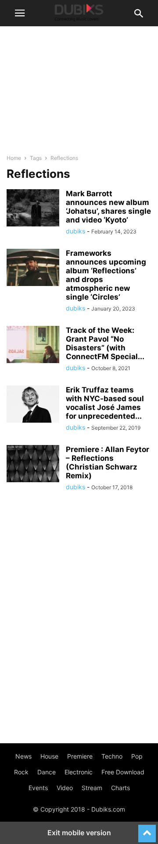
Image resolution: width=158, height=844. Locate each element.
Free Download (122, 772)
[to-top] (147, 829)
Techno (111, 756)
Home (14, 158)
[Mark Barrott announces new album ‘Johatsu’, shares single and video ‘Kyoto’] (33, 209)
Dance (46, 772)
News (23, 756)
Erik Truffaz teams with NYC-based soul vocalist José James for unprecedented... (105, 402)
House (49, 756)
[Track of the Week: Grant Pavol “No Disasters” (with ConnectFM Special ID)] (33, 345)
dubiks (75, 231)
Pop (137, 756)
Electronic (79, 772)
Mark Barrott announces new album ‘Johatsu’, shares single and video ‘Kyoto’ (108, 206)
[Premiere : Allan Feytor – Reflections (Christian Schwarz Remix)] (33, 464)
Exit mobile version (79, 832)
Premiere (80, 756)
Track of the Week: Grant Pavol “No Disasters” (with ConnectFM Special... (105, 343)
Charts (120, 787)
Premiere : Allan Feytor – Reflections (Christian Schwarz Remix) (107, 462)
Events (38, 787)
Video (65, 787)
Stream (92, 787)
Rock (21, 772)
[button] (20, 13)
